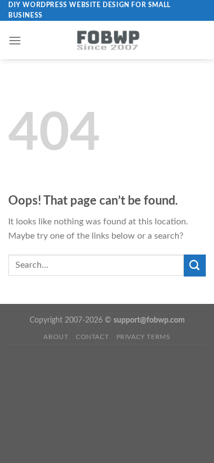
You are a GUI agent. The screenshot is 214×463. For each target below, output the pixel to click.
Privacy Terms (143, 337)
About (55, 337)
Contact (92, 337)
